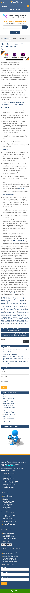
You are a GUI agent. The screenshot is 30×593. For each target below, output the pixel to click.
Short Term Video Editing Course (10, 558)
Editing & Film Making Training (10, 552)
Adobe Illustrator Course (8, 487)
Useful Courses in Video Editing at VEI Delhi (13, 356)
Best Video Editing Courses (18, 2)
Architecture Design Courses (9, 411)
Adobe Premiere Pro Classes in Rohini (18, 303)
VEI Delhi (13, 49)
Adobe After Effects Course (9, 524)
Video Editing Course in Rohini (10, 555)
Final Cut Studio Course (8, 518)
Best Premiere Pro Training (15, 315)
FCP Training (9, 318)
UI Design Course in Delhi (9, 484)
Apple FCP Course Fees (6, 312)
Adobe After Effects (6, 38)
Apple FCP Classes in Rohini (11, 311)
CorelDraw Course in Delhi (9, 489)
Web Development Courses (9, 401)
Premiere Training (9, 323)
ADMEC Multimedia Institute (9, 532)
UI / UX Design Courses (8, 403)
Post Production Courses (9, 407)
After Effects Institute (6, 308)
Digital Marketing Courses (9, 414)
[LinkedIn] (19, 10)
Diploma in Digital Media (8, 478)
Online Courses (6, 396)
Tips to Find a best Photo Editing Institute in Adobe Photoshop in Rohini (15, 329)
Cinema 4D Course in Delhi (9, 526)
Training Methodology (8, 504)
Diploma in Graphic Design (9, 479)
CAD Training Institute (8, 535)
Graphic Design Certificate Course (10, 483)
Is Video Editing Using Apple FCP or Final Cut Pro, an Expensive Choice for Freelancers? (15, 334)
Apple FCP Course (22, 311)
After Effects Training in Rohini (15, 309)
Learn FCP (4, 320)
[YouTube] (16, 10)
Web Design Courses (8, 400)
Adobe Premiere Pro (16, 297)
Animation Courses (7, 416)
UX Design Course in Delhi (9, 486)
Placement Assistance (8, 502)
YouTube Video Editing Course (10, 561)
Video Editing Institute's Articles (16, 300)
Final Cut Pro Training (17, 318)
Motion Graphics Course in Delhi (10, 556)
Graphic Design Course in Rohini (10, 481)
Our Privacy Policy (7, 505)
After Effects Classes (23, 306)
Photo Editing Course (8, 523)
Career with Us (6, 499)
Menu (16, 32)
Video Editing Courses (8, 405)
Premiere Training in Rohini (20, 323)
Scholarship (5, 495)
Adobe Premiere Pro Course (7, 305)
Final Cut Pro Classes (8, 517)
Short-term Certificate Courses (10, 420)
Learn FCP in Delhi (11, 320)
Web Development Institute (9, 538)
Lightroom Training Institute (9, 521)
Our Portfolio (6, 508)
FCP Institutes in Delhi (16, 317)
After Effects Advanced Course (11, 306)
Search (3, 339)
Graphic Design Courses (8, 398)
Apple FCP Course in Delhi (18, 312)
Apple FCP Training (13, 314)
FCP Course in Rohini (6, 317)
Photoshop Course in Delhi (9, 520)
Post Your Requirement (8, 501)
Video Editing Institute (15, 21)
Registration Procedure (8, 496)
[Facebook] (11, 10)
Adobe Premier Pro (14, 302)
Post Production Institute (8, 536)
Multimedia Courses (7, 409)
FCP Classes (24, 315)
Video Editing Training (8, 553)
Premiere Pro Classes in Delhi (11, 321)
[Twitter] (14, 10)
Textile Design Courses (8, 412)
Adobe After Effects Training (9, 559)
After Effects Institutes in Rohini (18, 308)
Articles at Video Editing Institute (20, 37)
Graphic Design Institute (8, 533)
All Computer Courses (8, 421)
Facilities (5, 498)
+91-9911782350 (15, 1)
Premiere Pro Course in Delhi (9, 515)
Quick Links (4, 6)
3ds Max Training (7, 476)
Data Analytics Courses (8, 418)
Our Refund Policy (7, 507)
